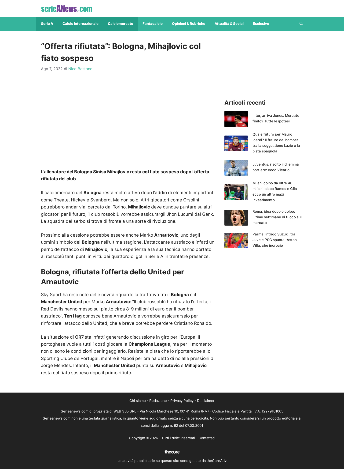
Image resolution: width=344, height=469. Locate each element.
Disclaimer (206, 400)
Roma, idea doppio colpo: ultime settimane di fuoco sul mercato (277, 217)
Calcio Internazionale (80, 23)
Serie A (47, 23)
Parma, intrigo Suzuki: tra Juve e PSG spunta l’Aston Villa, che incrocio (275, 240)
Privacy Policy (182, 400)
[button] (301, 24)
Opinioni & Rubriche (188, 23)
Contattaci (206, 438)
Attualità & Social (229, 23)
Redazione (158, 400)
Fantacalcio (153, 23)
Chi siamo (137, 400)
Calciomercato (120, 23)
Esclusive (261, 23)
